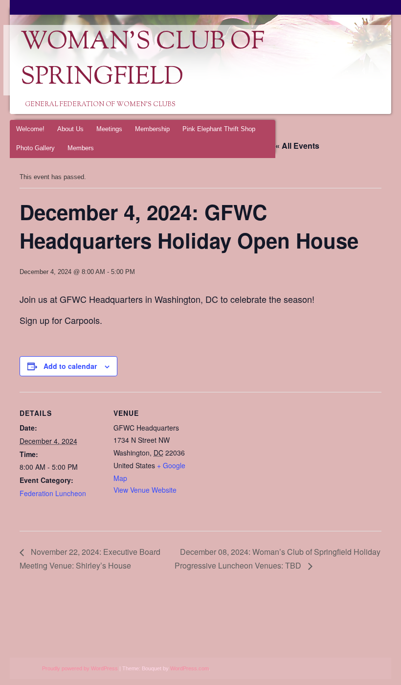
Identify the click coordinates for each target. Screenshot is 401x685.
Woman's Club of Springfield (143, 60)
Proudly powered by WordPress (80, 668)
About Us (70, 129)
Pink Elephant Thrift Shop (218, 129)
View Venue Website (145, 490)
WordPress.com (189, 668)
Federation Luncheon (53, 493)
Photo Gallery (35, 148)
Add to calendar (70, 366)
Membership (152, 129)
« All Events (297, 145)
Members (80, 148)
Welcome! (30, 129)
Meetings (109, 129)
